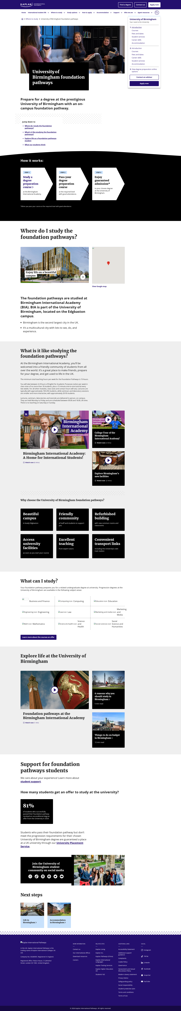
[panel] (108, 268)
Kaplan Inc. (99, 953)
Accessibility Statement (126, 949)
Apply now (154, 5)
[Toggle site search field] (157, 12)
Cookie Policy (122, 962)
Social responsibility (125, 985)
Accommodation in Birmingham (58, 921)
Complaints (122, 958)
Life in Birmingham (29, 921)
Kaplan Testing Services (104, 965)
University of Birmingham (143, 19)
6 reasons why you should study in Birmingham (104, 696)
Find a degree (125, 5)
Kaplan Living (100, 949)
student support (31, 781)
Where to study (32, 19)
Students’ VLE (100, 974)
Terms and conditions (126, 992)
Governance (122, 965)
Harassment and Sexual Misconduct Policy (126, 970)
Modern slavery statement (127, 974)
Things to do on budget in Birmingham (107, 736)
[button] (108, 263)
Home (23, 13)
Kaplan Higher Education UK (104, 970)
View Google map (99, 286)
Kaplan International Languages (103, 961)
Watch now (32, 462)
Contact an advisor (144, 77)
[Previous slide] (76, 277)
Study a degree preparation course (30, 182)
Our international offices (81, 953)
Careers (75, 960)
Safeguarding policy (125, 982)
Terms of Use (123, 996)
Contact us (140, 5)
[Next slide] (82, 277)
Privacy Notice (123, 978)
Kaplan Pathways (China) (104, 956)
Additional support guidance (125, 954)
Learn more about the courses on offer (38, 637)
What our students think (35, 145)
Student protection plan (126, 989)
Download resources (80, 956)
